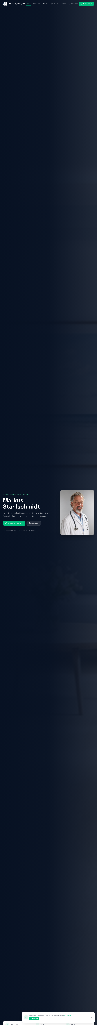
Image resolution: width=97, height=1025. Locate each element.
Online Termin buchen (14, 523)
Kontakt (64, 4)
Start (28, 4)
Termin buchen (87, 4)
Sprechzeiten (54, 4)
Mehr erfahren (67, 1015)
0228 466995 (74, 4)
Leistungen (36, 4)
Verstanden (34, 1019)
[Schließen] (91, 1017)
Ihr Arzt (45, 4)
